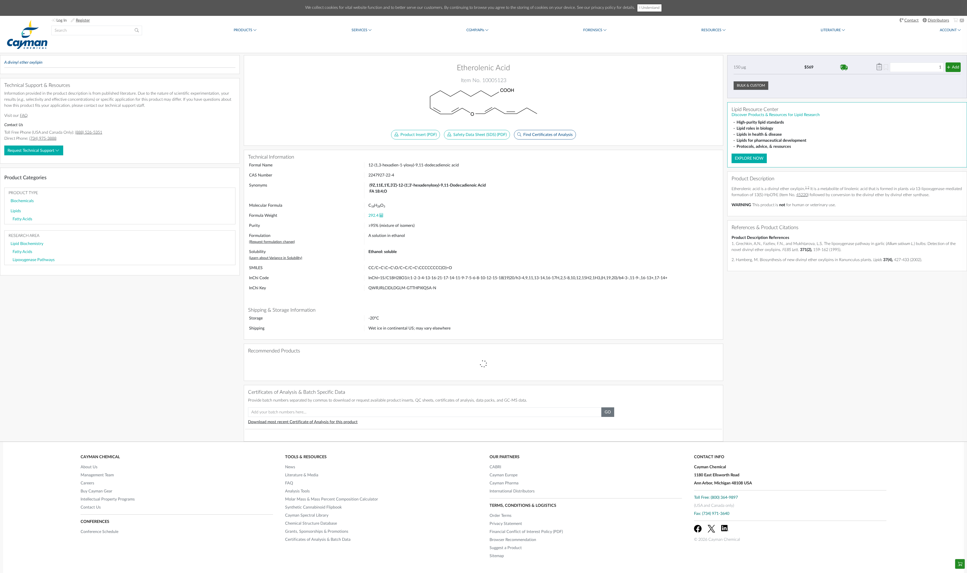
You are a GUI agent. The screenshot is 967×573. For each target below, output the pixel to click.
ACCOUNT (948, 30)
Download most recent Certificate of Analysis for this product (303, 422)
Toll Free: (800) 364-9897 (716, 497)
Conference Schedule (99, 532)
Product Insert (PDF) (418, 135)
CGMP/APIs (475, 30)
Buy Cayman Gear (96, 491)
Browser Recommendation (513, 540)
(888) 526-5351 (88, 132)
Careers (87, 483)
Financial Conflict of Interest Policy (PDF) (526, 532)
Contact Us (91, 507)
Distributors (938, 20)
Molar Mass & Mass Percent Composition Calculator (331, 499)
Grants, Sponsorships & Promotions (316, 531)
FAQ (24, 116)
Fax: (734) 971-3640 (711, 514)
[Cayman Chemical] (27, 34)
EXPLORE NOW (749, 158)
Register (83, 20)
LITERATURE (831, 30)
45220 (802, 195)
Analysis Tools (297, 491)
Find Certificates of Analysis (548, 135)
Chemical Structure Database (311, 523)
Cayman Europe (503, 475)
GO (608, 412)
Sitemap (497, 556)
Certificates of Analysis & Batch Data (318, 540)
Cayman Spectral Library (306, 515)
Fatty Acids (22, 219)
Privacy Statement (506, 524)
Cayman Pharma (504, 483)
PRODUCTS (243, 30)
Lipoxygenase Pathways (34, 260)
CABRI (495, 467)
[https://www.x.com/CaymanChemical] (711, 528)
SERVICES (359, 30)
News (290, 467)
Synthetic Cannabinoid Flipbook (313, 507)
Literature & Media (301, 475)
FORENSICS (592, 30)
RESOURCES (711, 30)
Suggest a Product (506, 548)
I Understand (649, 8)
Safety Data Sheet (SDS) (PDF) (480, 135)
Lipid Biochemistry (27, 244)
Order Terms (500, 516)
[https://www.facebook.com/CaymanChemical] (698, 528)
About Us (89, 467)
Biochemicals (22, 201)
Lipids (16, 211)
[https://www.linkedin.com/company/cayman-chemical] (725, 528)
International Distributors (512, 491)
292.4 (373, 215)
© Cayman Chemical (717, 540)
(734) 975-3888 (42, 138)
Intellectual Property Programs (108, 499)
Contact (911, 20)
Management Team (97, 475)
